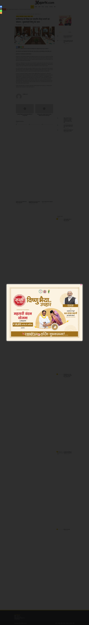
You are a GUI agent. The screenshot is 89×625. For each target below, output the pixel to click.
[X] (1, 9)
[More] (1, 13)
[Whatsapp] (1, 11)
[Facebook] (1, 7)
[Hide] (0, 14)
